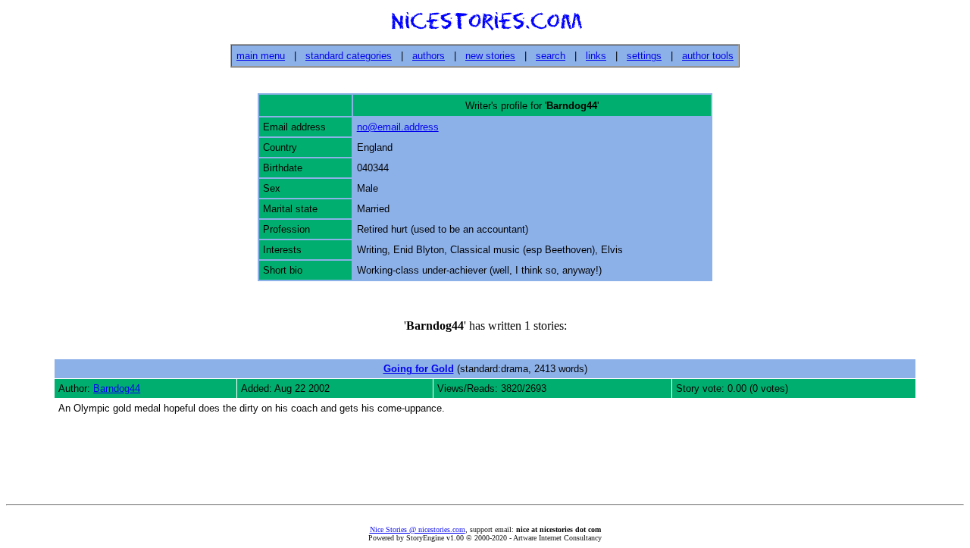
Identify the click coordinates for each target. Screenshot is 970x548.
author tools (708, 55)
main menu (260, 55)
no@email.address (398, 127)
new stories (490, 55)
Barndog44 (116, 388)
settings (644, 55)
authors (428, 55)
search (550, 55)
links (596, 55)
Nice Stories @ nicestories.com (417, 529)
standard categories (348, 55)
